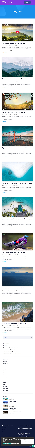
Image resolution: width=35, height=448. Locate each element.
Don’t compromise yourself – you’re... (15, 411)
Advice (14, 45)
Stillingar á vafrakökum (15, 443)
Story (16, 45)
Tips (17, 45)
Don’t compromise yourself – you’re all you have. (16, 112)
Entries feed (5, 386)
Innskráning (27, 2)
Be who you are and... (12, 408)
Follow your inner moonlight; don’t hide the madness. (17, 183)
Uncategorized (5, 376)
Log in (4, 384)
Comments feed (6, 388)
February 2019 (5, 363)
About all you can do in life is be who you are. (15, 79)
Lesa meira (4, 441)
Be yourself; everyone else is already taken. (14, 323)
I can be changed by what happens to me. (14, 43)
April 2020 (5, 361)
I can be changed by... (12, 401)
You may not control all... (13, 398)
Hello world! (5, 345)
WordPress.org (5, 390)
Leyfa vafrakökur (6, 443)
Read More (4, 52)
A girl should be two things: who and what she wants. (17, 148)
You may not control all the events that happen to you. (17, 219)
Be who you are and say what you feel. (13, 288)
